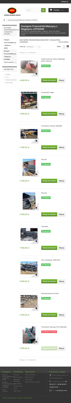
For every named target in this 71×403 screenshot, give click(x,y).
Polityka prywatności (11, 80)
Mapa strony (17, 391)
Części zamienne (9, 62)
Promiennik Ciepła (47, 92)
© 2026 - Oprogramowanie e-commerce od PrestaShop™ (17, 398)
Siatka (64, 47)
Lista (68, 47)
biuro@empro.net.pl (61, 390)
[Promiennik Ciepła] (29, 100)
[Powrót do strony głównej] (4, 20)
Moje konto (30, 372)
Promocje (16, 374)
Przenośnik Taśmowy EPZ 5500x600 (53, 327)
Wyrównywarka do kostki (50, 293)
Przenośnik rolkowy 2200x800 (51, 126)
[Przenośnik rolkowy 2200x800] (29, 133)
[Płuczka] (29, 167)
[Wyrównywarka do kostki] (29, 301)
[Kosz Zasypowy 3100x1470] (29, 267)
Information (8, 69)
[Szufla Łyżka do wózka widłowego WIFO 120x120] (29, 66)
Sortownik (44, 226)
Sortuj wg (22, 46)
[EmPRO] (12, 11)
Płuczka (44, 159)
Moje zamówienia (30, 374)
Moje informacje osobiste (32, 382)
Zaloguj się (64, 1)
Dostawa (7, 74)
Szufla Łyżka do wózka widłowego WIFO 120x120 (53, 60)
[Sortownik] (29, 234)
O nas (7, 77)
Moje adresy (28, 379)
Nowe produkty (18, 377)
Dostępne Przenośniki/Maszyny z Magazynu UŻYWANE (10, 55)
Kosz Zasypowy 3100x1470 (50, 260)
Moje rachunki (29, 377)
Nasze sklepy (9, 82)
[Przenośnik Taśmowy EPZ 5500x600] (29, 334)
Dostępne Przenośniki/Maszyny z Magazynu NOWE (10, 44)
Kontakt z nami (18, 386)
